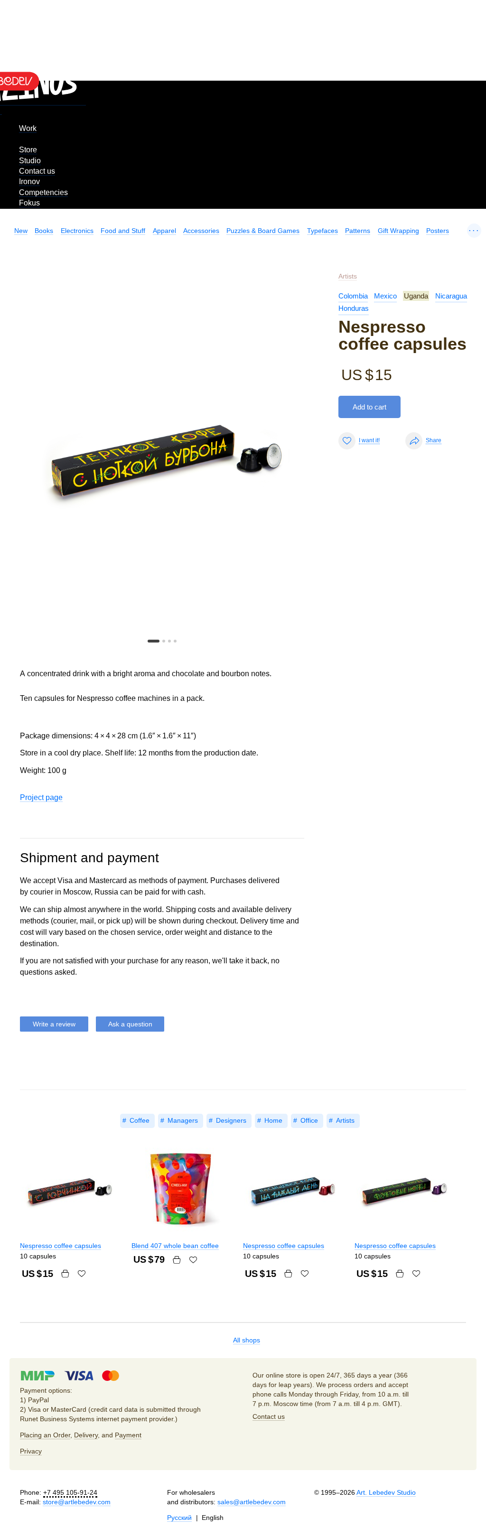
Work (28, 128)
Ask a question (130, 1024)
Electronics (77, 230)
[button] (153, 641)
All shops (246, 1340)
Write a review (54, 1024)
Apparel (164, 230)
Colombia (353, 296)
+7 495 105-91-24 (70, 1492)
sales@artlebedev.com (251, 1502)
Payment (128, 1435)
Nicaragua (451, 296)
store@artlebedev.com (77, 1502)
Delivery (86, 1435)
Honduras (353, 308)
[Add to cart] (65, 1274)
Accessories (201, 230)
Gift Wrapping (398, 230)
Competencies (43, 192)
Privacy (31, 1451)
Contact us (37, 171)
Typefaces (322, 230)
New (21, 230)
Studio (30, 161)
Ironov (29, 181)
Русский (179, 1517)
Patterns (357, 230)
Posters (437, 230)
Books (44, 230)
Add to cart (369, 407)
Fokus (29, 203)
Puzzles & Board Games (262, 230)
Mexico (385, 296)
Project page (41, 797)
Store (28, 150)
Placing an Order (45, 1435)
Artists (347, 276)
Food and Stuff (123, 230)
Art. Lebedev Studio (386, 1492)
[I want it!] (82, 1274)
